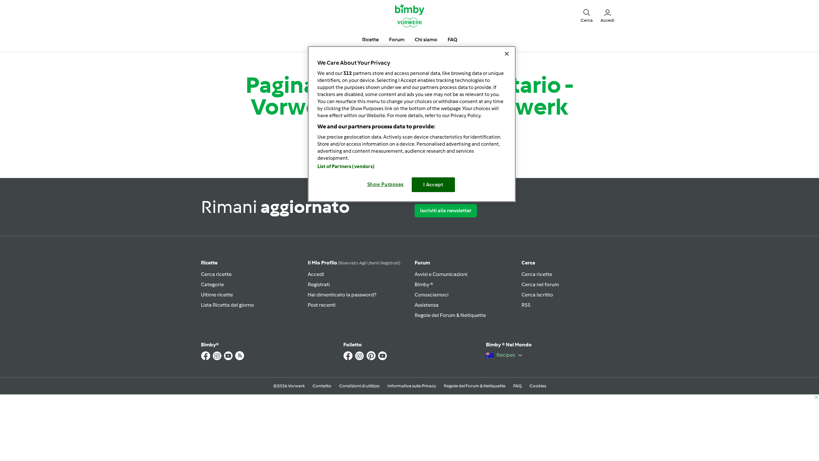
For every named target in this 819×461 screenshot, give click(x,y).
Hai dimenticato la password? (342, 295)
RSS (525, 305)
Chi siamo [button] (426, 39)
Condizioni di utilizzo (359, 386)
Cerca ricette (216, 274)
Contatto (322, 386)
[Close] (507, 54)
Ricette (209, 263)
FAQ (517, 386)
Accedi (316, 274)
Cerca (528, 263)
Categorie (212, 284)
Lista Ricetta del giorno (227, 305)
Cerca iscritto (537, 295)
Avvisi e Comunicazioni (441, 274)
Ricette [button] (370, 39)
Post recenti (322, 305)
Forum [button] (396, 39)
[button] (587, 15)
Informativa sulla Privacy (411, 386)
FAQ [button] (452, 39)
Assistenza (427, 305)
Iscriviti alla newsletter (446, 210)
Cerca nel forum (540, 284)
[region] (412, 124)
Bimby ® (424, 284)
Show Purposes (385, 184)
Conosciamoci (432, 295)
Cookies (537, 386)
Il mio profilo (354, 263)
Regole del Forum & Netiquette (450, 315)
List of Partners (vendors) (346, 166)
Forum (422, 263)
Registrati (319, 284)
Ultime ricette (217, 295)
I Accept (433, 185)
